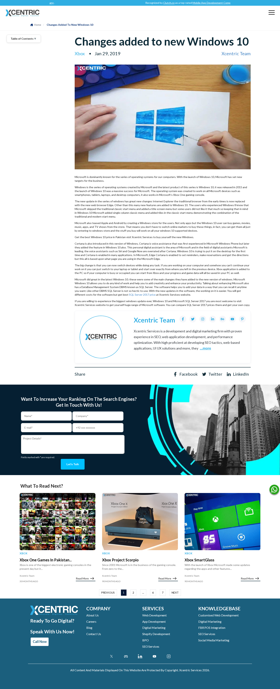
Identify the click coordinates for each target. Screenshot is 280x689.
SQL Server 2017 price (142, 294)
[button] (271, 12)
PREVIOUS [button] (108, 592)
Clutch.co (151, 2)
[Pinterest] (242, 319)
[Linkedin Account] (140, 656)
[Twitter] (192, 319)
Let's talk (72, 464)
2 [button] (133, 592)
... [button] (143, 592)
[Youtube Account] (154, 656)
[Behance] (222, 319)
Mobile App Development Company (195, 2)
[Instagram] (202, 319)
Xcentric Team (236, 53)
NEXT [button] (175, 592)
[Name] (274, 490)
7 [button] (162, 592)
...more (205, 348)
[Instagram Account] (168, 656)
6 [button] (153, 592)
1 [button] (123, 592)
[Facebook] (182, 319)
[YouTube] (232, 319)
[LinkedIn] (212, 319)
